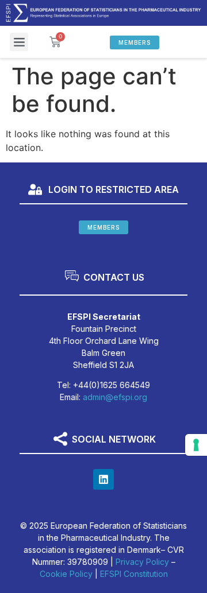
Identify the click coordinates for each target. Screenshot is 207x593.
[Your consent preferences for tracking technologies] (196, 445)
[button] (19, 42)
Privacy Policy (142, 562)
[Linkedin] (103, 479)
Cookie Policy (66, 574)
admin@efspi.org (115, 397)
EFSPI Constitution (134, 574)
